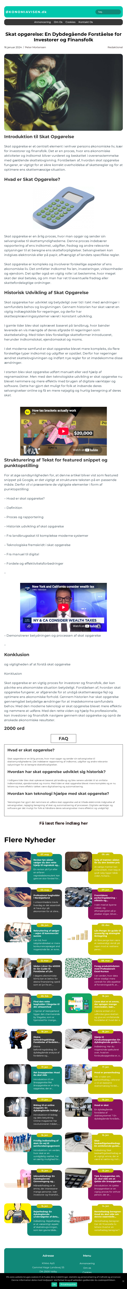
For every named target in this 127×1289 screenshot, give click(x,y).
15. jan (44, 1170)
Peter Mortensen (35, 47)
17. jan (44, 1067)
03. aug (45, 889)
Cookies (70, 22)
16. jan (105, 1099)
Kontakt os (86, 22)
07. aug (45, 854)
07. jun (105, 889)
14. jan (105, 1206)
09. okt (105, 854)
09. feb (44, 996)
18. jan (105, 996)
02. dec (105, 925)
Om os (58, 22)
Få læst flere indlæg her (63, 823)
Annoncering (42, 22)
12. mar (44, 960)
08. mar (105, 960)
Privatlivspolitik (68, 1284)
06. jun (44, 925)
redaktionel (115, 47)
